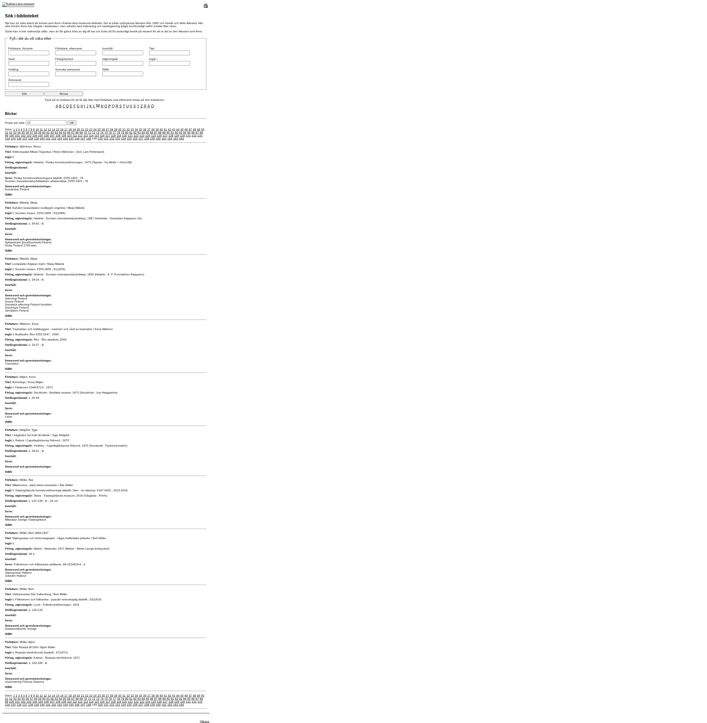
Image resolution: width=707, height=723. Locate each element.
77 (114, 132)
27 (107, 129)
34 (136, 129)
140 (42, 138)
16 (62, 129)
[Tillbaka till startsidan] (18, 3)
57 (31, 132)
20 (78, 129)
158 (146, 138)
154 (123, 138)
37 (149, 129)
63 (56, 132)
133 (199, 135)
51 (6, 132)
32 (128, 129)
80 (126, 132)
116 (102, 135)
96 (193, 132)
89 (164, 132)
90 (168, 132)
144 (65, 138)
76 (110, 132)
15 (57, 129)
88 (160, 132)
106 (46, 135)
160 (158, 138)
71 (89, 132)
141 (48, 138)
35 (140, 129)
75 (106, 132)
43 (173, 129)
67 (73, 132)
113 (85, 135)
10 (37, 129)
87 (155, 132)
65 (64, 132)
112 (80, 135)
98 (201, 132)
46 (186, 129)
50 (202, 129)
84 (143, 132)
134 (7, 138)
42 (169, 129)
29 (115, 129)
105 (40, 135)
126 (159, 135)
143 (59, 138)
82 (135, 132)
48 (194, 129)
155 (129, 138)
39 (157, 129)
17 (66, 129)
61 (48, 132)
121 (130, 135)
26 (103, 129)
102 (23, 135)
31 (124, 129)
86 (151, 132)
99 (6, 135)
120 (124, 135)
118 (113, 135)
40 (161, 129)
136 (19, 138)
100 (11, 135)
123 (141, 135)
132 (194, 135)
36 (144, 129)
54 (19, 132)
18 (70, 129)
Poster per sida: (15, 122)
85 (147, 132)
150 (100, 138)
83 (139, 132)
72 (93, 132)
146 (77, 138)
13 (49, 129)
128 (170, 135)
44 (178, 129)
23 (91, 129)
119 (119, 135)
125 (153, 135)
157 (140, 138)
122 (136, 135)
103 (29, 135)
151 (106, 138)
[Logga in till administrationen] (206, 6)
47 (190, 129)
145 (71, 138)
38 (153, 129)
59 (39, 132)
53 (15, 132)
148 (88, 138)
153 (117, 138)
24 (95, 129)
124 (147, 135)
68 (77, 132)
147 (82, 138)
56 (27, 132)
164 (181, 138)
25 (99, 129)
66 (68, 132)
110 (69, 135)
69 (81, 132)
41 (165, 129)
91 (172, 132)
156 (135, 138)
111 (75, 135)
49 (198, 129)
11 (41, 129)
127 (165, 135)
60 (44, 132)
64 (60, 132)
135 (13, 138)
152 (111, 138)
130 (182, 135)
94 (184, 132)
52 (10, 132)
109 (63, 135)
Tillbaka (204, 721)
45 (182, 129)
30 (120, 129)
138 (30, 138)
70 (85, 132)
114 (91, 135)
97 (197, 132)
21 (82, 129)
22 (86, 129)
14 (53, 129)
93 (180, 132)
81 (131, 132)
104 (34, 135)
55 (23, 132)
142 (53, 138)
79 (122, 132)
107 (52, 135)
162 (169, 138)
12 (45, 129)
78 (118, 132)
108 (58, 135)
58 (35, 132)
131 (188, 135)
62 (52, 132)
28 (111, 129)
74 (102, 132)
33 (132, 129)
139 (36, 138)
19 (74, 129)
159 (152, 138)
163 (175, 138)
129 (176, 135)
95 (189, 132)
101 (17, 135)
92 (176, 132)
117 (107, 135)
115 (96, 135)
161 (164, 138)
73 (97, 132)
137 (24, 138)
